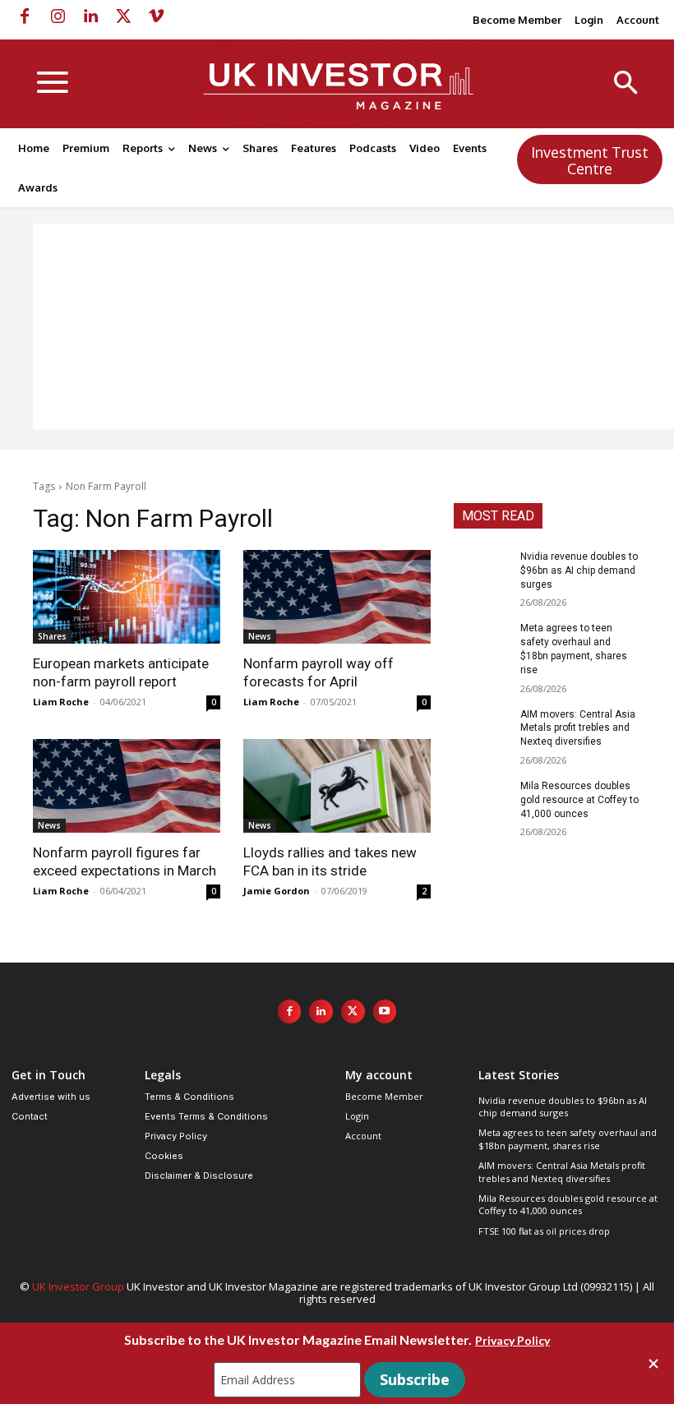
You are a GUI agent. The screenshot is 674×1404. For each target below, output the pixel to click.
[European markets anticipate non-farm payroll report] (126, 597)
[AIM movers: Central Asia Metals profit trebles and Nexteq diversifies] (482, 727)
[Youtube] (385, 1011)
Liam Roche (61, 701)
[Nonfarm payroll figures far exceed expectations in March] (126, 786)
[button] (626, 84)
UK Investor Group (78, 1286)
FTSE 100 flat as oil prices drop (544, 1231)
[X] (123, 16)
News (259, 636)
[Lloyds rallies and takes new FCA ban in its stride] (337, 786)
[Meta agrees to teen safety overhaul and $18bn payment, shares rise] (482, 641)
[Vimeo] (156, 16)
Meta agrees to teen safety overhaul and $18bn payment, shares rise (567, 1138)
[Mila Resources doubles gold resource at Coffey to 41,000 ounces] (482, 799)
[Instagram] (57, 16)
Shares (52, 636)
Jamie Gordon (276, 890)
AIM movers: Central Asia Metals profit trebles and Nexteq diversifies (577, 728)
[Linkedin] (90, 16)
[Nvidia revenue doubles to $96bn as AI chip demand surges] (482, 569)
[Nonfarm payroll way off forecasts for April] (337, 597)
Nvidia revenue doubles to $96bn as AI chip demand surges (579, 570)
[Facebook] (24, 16)
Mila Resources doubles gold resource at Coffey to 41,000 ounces (579, 800)
